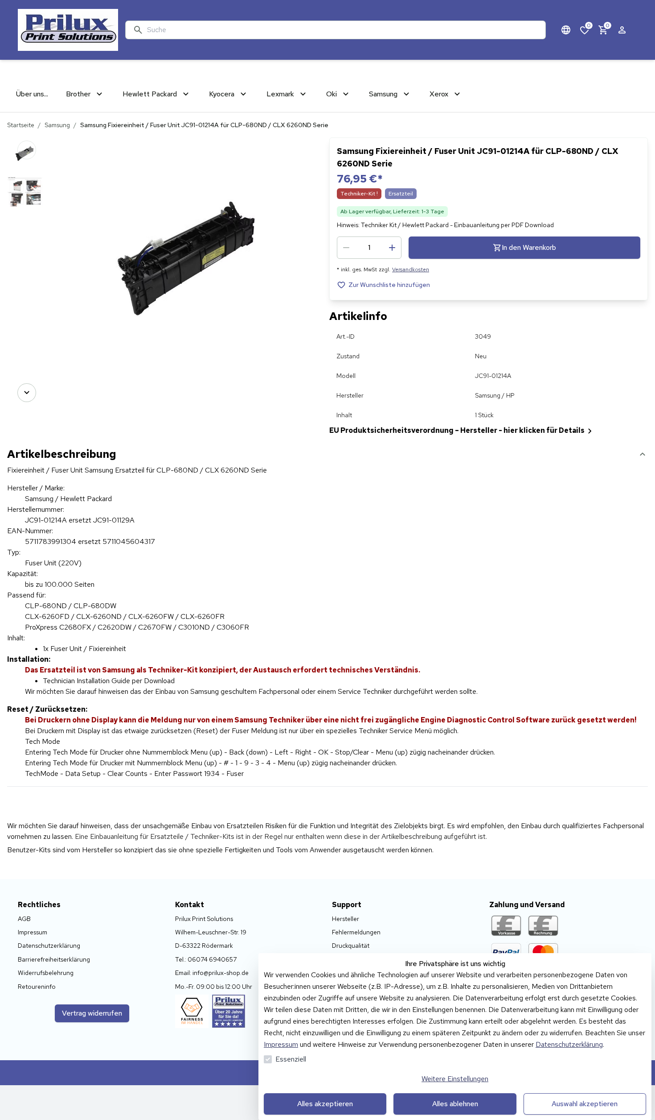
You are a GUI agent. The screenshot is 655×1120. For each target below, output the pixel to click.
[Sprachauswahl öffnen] (566, 30)
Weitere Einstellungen (455, 1078)
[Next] (27, 393)
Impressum (281, 1044)
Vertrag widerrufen (92, 1013)
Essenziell (290, 1059)
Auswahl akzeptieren (585, 1103)
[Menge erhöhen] (392, 247)
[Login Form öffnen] (622, 30)
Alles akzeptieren (325, 1103)
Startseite (20, 125)
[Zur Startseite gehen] (68, 30)
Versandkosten (410, 269)
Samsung (57, 125)
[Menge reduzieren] (346, 247)
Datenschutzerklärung (569, 1044)
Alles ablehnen (455, 1103)
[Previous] (27, 150)
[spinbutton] (369, 247)
